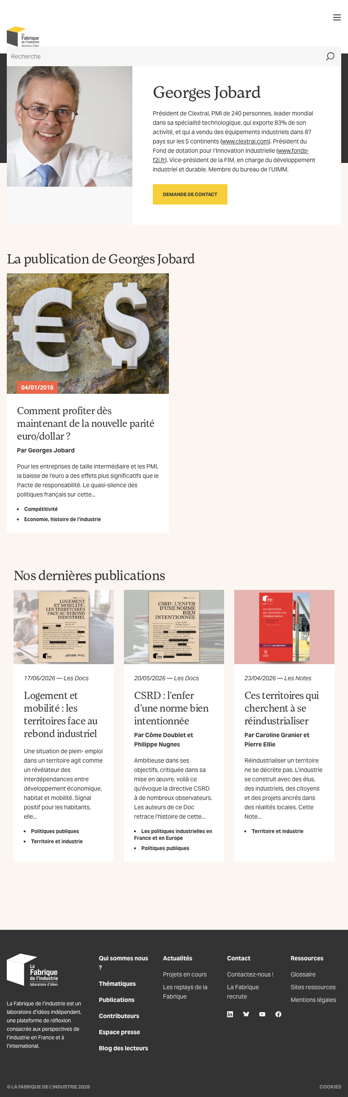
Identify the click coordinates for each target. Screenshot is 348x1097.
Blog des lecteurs (123, 1048)
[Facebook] (278, 1014)
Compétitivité (41, 509)
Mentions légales (313, 1000)
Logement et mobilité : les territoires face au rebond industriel (61, 714)
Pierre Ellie (259, 744)
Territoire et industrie (57, 841)
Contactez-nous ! (250, 974)
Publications (117, 1000)
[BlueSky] (246, 1014)
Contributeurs (119, 1016)
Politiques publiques (55, 831)
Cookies (330, 1087)
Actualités (177, 958)
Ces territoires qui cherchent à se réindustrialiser (281, 708)
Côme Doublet (165, 735)
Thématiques (117, 984)
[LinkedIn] (230, 1014)
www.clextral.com (245, 141)
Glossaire (303, 974)
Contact (238, 958)
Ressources (307, 958)
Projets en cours (185, 974)
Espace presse (119, 1032)
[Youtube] (262, 1014)
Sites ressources (313, 987)
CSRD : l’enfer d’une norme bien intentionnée (171, 708)
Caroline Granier (278, 735)
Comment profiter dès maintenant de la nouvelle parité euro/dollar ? (85, 423)
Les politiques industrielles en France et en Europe (173, 834)
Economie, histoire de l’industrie (62, 519)
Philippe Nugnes (157, 744)
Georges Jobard (51, 450)
